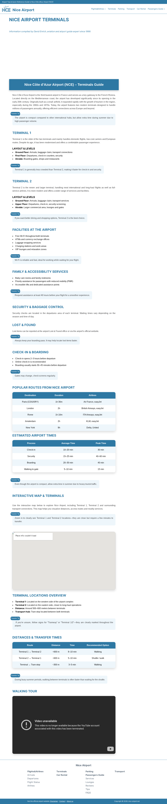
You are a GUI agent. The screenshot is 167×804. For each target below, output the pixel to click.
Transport (131, 9)
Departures (32, 778)
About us (70, 801)
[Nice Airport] (6, 9)
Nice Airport (23, 10)
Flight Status (33, 782)
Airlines (31, 785)
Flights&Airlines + (98, 9)
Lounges (90, 782)
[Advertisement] (83, 58)
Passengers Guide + (156, 9)
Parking (121, 9)
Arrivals (31, 775)
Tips (88, 789)
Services (90, 778)
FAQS (88, 792)
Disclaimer (54, 801)
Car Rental (141, 9)
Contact (62, 801)
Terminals (112, 9)
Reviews (90, 785)
